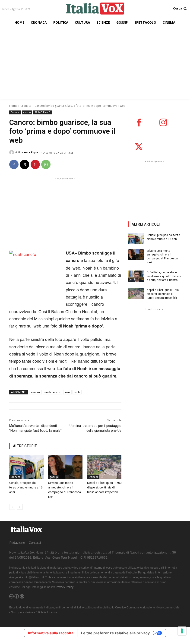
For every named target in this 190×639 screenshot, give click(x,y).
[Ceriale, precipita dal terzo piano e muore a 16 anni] (26, 467)
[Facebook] (14, 164)
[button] (180, 8)
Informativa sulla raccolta (50, 633)
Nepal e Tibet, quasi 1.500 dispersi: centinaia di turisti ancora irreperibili (104, 487)
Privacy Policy (64, 587)
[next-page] (19, 507)
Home (13, 106)
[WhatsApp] (46, 164)
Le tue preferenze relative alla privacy (115, 633)
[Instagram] (163, 123)
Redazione (17, 542)
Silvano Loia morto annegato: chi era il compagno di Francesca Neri (162, 256)
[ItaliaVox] (95, 8)
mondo (27, 112)
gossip (54, 476)
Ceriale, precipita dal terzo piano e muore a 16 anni (25, 487)
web (77, 392)
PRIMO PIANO (43, 112)
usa (67, 392)
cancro (35, 392)
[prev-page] (12, 507)
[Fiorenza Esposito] (12, 152)
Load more (153, 309)
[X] (24, 164)
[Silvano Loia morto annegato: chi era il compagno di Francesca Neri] (65, 467)
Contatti (35, 542)
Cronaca (26, 106)
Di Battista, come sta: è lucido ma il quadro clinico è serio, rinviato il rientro (163, 276)
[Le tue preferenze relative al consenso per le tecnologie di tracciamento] (181, 630)
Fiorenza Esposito (30, 152)
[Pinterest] (35, 164)
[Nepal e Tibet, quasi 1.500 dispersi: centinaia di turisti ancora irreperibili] (104, 467)
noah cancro (52, 392)
